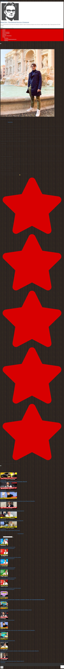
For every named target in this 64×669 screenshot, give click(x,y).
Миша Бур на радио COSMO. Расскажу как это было (10, 530)
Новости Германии (5, 32)
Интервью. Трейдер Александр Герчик (7, 640)
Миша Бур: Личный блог (7, 35)
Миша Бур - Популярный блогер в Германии (14, 22)
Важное (3, 30)
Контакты (6, 40)
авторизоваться (21, 533)
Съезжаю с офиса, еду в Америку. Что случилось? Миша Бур (11, 520)
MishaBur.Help (2, 652)
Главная (3, 29)
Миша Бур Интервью (4, 600)
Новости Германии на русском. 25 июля (7, 567)
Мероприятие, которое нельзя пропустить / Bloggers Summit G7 (12, 510)
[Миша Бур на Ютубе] (0, 43)
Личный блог (10, 122)
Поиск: (1, 27)
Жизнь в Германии (5, 33)
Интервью (4, 34)
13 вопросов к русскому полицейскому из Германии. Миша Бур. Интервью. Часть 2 (16, 609)
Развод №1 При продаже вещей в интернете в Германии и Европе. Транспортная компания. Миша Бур (19, 650)
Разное (3, 36)
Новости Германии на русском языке (7, 548)
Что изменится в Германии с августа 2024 (8, 577)
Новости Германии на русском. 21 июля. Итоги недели (10, 588)
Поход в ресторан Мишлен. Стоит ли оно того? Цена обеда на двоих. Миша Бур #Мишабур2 (17, 501)
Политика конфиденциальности (10, 39)
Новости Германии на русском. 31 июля (7, 547)
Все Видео (6, 38)
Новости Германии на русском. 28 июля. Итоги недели (10, 557)
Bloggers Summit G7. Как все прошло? (7, 491)
